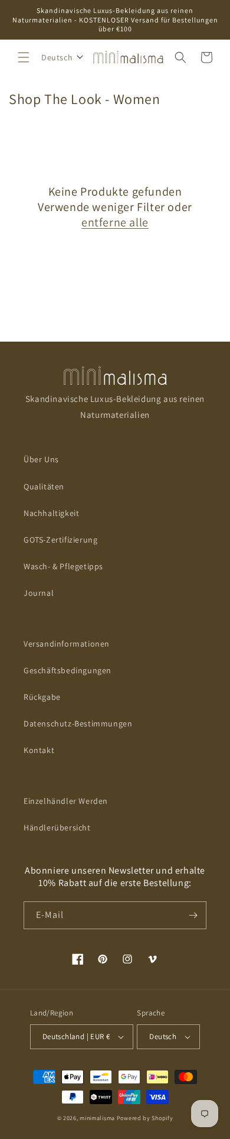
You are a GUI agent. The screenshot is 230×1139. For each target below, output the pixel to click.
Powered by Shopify (145, 1118)
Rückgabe (42, 697)
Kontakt (39, 750)
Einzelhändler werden (66, 801)
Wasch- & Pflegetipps (63, 566)
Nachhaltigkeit (51, 513)
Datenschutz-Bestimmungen (78, 723)
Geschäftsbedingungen (67, 670)
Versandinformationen (67, 643)
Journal (39, 593)
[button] (24, 57)
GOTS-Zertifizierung (60, 539)
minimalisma (97, 1118)
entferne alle (115, 222)
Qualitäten (44, 486)
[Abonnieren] (193, 915)
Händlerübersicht (57, 827)
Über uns (41, 459)
